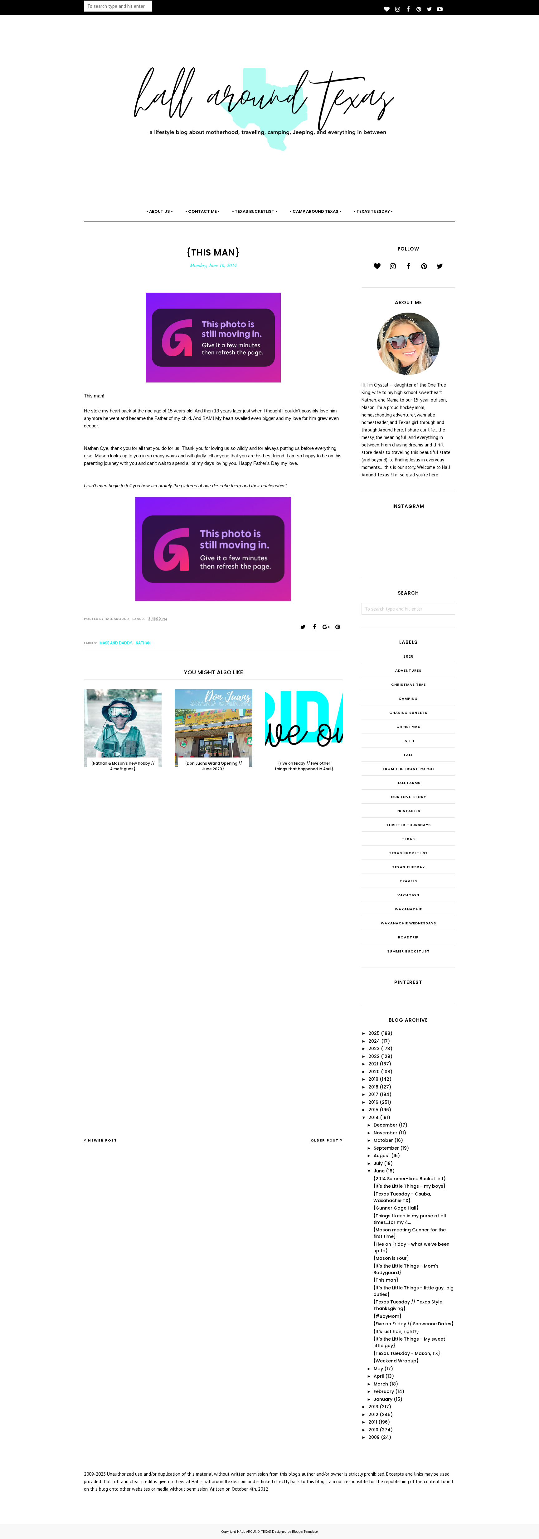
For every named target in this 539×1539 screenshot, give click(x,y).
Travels (408, 881)
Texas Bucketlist (408, 852)
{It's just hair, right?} (396, 1331)
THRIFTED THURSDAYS (408, 824)
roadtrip (408, 937)
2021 (373, 1064)
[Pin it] (337, 627)
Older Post (325, 1140)
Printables (408, 810)
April (379, 1376)
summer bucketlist (408, 951)
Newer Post (102, 1140)
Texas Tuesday (408, 866)
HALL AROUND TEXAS (254, 1531)
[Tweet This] (303, 627)
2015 (373, 1110)
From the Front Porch (408, 768)
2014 (373, 1117)
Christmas (408, 726)
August (382, 1155)
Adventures (408, 670)
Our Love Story (408, 796)
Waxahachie (408, 909)
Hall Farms (408, 782)
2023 (374, 1048)
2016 (373, 1102)
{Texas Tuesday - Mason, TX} (406, 1353)
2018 (373, 1087)
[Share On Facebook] (314, 627)
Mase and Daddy (116, 642)
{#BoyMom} (387, 1316)
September (386, 1148)
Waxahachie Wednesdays (408, 923)
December (385, 1125)
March (381, 1384)
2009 (374, 1437)
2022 (374, 1056)
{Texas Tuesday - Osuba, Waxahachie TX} (402, 1197)
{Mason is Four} (391, 1258)
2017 (373, 1094)
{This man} (385, 1280)
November (385, 1133)
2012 (373, 1414)
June (379, 1171)
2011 (372, 1422)
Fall (408, 754)
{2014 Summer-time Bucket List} (409, 1179)
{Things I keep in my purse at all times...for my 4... (409, 1219)
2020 (374, 1072)
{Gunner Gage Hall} (396, 1208)
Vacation (408, 895)
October (383, 1140)
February (384, 1391)
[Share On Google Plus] (326, 627)
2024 (374, 1041)
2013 (373, 1407)
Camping (408, 698)
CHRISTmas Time (408, 684)
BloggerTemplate (305, 1531)
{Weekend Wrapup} (396, 1361)
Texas (408, 838)
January (383, 1399)
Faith (408, 740)
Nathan (143, 642)
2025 (408, 656)
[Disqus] (213, 879)
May (378, 1369)
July (378, 1163)
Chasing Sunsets (408, 712)
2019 (373, 1079)
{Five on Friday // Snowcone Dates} (413, 1324)
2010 (373, 1430)
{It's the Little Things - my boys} (409, 1186)
